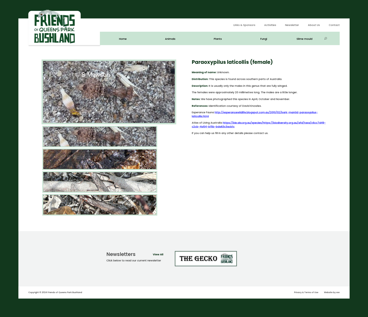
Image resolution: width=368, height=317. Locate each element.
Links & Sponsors (244, 25)
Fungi (263, 39)
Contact (334, 25)
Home (123, 39)
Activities (270, 25)
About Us (314, 25)
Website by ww (332, 292)
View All (158, 254)
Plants (218, 39)
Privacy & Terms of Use (306, 292)
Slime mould (304, 39)
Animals (170, 39)
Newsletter (292, 25)
